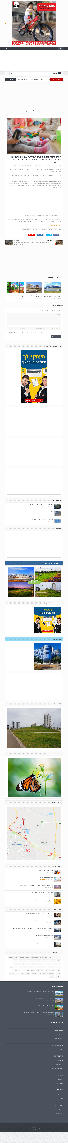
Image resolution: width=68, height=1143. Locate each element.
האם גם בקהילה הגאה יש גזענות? (45, 870)
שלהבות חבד (13, 973)
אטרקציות (35, 957)
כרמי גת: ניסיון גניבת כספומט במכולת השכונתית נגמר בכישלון (38, 921)
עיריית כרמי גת (59, 1064)
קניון (40, 973)
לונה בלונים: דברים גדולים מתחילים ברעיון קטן (42, 519)
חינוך (34, 165)
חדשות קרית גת (28, 964)
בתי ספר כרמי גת (59, 1031)
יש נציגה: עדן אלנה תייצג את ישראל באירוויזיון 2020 (41, 892)
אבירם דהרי (48, 957)
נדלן (42, 970)
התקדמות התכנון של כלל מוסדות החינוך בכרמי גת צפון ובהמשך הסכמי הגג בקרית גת (33, 928)
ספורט (33, 970)
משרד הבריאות (50, 970)
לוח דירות (60, 1094)
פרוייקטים (51, 973)
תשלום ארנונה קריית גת (57, 1068)
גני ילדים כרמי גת (59, 1034)
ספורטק (27, 970)
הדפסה (19, 165)
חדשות (37, 165)
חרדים (15, 964)
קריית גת (34, 973)
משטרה (58, 970)
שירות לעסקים (59, 1072)
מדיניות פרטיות (59, 1117)
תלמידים (52, 976)
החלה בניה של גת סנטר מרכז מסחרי (44, 512)
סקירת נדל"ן (60, 1098)
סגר (38, 970)
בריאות (42, 961)
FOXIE (27, 1125)
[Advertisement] (34, 63)
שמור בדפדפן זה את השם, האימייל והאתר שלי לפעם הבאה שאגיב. (25, 332)
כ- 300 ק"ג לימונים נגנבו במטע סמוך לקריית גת (42, 900)
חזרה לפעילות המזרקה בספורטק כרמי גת (36, 295)
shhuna (59, 165)
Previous (49, 240)
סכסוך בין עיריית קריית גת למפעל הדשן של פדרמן (23, 243)
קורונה (45, 973)
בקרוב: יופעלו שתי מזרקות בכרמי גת (44, 935)
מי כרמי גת (60, 1061)
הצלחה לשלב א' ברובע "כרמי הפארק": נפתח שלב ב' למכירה (28, 79)
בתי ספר (35, 961)
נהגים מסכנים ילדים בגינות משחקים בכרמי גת (42, 943)
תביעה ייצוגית (26, 229)
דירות (15, 961)
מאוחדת (22, 967)
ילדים (50, 967)
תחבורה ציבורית (59, 1079)
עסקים (58, 973)
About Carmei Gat (58, 1042)
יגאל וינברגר (57, 967)
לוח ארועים (60, 1109)
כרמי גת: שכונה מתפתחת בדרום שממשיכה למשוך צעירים (52, 295)
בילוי (59, 961)
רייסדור (21, 973)
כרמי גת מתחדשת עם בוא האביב (17, 295)
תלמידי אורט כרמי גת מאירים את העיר (45, 243)
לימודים (28, 967)
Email (15, 165)
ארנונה (11, 957)
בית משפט (60, 1075)
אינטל (16, 957)
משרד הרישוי (60, 1083)
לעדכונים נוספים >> (56, 225)
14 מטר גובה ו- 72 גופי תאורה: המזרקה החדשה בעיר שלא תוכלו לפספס (36, 885)
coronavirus (56, 957)
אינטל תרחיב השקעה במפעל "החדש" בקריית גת (41, 504)
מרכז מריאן (34, 229)
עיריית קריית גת (18, 970)
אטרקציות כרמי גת (25, 957)
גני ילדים (28, 961)
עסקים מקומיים (59, 1105)
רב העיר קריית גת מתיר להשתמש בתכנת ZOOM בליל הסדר (39, 913)
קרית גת (27, 973)
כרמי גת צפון (36, 967)
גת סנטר (22, 961)
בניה (47, 961)
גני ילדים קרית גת (52, 229)
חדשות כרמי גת (59, 1102)
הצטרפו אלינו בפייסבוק (57, 1046)
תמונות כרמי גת (59, 1038)
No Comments (28, 165)
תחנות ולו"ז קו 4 (59, 1113)
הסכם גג (48, 964)
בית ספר (53, 961)
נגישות (61, 1049)
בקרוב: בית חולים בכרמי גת (46, 878)
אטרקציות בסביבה (58, 1027)
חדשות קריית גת (42, 229)
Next (17, 240)
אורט (41, 957)
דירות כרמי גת (56, 964)
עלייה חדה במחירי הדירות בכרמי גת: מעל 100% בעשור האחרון (39, 1012)
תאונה (58, 976)
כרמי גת (44, 967)
